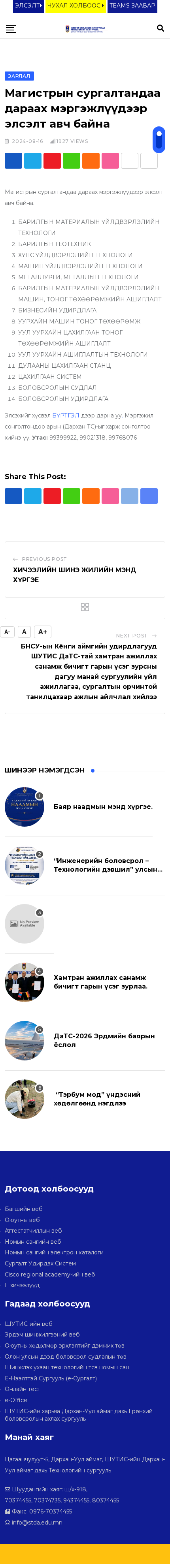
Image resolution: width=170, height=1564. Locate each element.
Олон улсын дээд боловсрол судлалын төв (66, 1356)
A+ (42, 632)
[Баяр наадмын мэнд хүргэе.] (24, 807)
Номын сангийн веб (33, 1241)
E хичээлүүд (22, 1285)
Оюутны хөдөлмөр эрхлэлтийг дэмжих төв (65, 1345)
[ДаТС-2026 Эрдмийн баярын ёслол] (24, 1040)
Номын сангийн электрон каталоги (54, 1252)
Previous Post (44, 559)
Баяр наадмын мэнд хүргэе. (103, 806)
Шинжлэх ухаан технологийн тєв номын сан (67, 1367)
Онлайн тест (22, 1389)
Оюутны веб (22, 1220)
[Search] (160, 28)
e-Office (16, 1400)
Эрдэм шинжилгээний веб (42, 1334)
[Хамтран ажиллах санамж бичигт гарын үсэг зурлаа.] (24, 982)
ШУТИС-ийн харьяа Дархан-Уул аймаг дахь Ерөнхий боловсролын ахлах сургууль (79, 1415)
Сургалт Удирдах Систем (40, 1263)
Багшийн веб (24, 1208)
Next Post (132, 636)
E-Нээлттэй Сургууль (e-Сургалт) (51, 1378)
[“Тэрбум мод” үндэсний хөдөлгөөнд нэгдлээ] (24, 1099)
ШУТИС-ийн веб (29, 1323)
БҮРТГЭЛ (65, 415)
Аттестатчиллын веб (33, 1230)
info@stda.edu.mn (37, 1522)
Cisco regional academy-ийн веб (50, 1274)
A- (7, 632)
